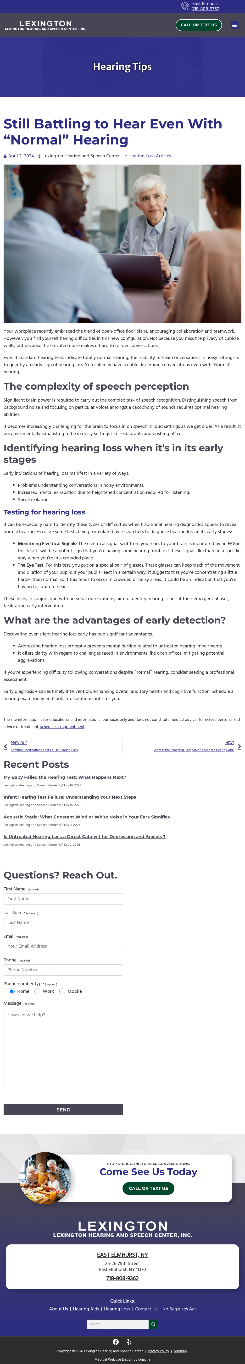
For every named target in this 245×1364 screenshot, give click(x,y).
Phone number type (30, 984)
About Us (58, 1309)
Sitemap (180, 1351)
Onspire (144, 1360)
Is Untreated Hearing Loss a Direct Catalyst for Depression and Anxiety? (85, 836)
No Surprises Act (179, 1309)
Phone (17, 960)
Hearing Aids (86, 1309)
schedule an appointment (62, 727)
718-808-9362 (205, 9)
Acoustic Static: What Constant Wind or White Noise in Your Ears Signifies (87, 817)
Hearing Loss (117, 1309)
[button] (235, 25)
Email (16, 936)
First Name (21, 889)
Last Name (21, 913)
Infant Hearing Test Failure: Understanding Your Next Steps (70, 797)
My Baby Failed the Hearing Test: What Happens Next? (65, 777)
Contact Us (146, 1309)
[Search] (153, 1324)
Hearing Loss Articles (149, 156)
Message (19, 1003)
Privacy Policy (158, 1351)
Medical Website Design (114, 1360)
